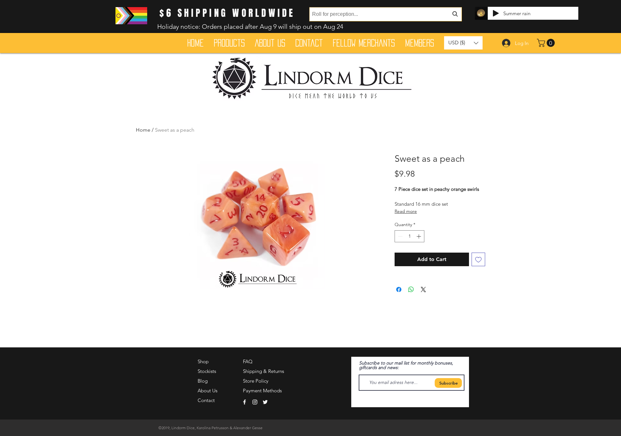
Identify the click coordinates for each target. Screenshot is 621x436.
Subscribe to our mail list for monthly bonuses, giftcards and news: (406, 365)
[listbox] (463, 42)
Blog (203, 381)
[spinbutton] (409, 236)
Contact (206, 400)
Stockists (207, 371)
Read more (406, 211)
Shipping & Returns (263, 371)
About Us (207, 390)
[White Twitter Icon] (265, 402)
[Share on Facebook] (399, 289)
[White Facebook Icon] (244, 402)
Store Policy (255, 381)
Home (143, 130)
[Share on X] (423, 289)
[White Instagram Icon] (255, 402)
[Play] (496, 13)
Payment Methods (263, 390)
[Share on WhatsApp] (411, 289)
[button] (547, 43)
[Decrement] (400, 236)
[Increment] (419, 236)
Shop (203, 361)
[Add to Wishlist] (478, 259)
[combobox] (385, 14)
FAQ (248, 361)
